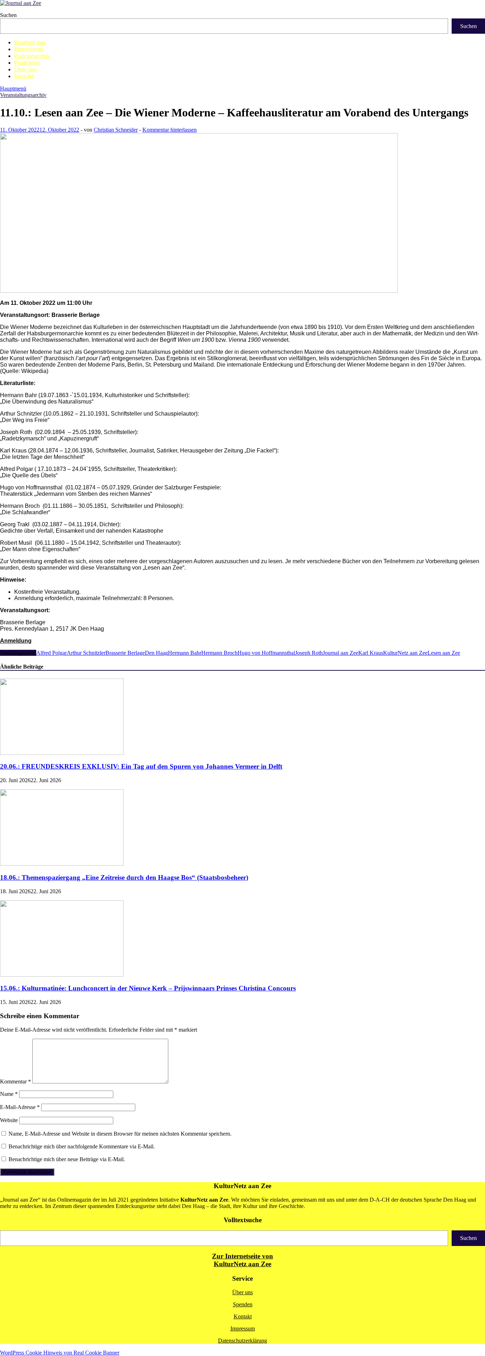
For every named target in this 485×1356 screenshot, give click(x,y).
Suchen (8, 15)
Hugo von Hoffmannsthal (266, 653)
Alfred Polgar (51, 653)
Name (9, 1094)
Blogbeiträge (29, 42)
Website (9, 1120)
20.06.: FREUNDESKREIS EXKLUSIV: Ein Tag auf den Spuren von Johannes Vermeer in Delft (141, 766)
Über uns (25, 69)
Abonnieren (28, 49)
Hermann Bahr (184, 653)
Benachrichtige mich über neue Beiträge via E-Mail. (67, 1159)
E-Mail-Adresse (20, 1107)
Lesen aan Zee (443, 653)
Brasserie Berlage (125, 653)
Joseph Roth (309, 653)
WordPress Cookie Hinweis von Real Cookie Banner (59, 1353)
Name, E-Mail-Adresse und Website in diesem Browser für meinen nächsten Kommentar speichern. (120, 1134)
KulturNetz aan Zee (405, 653)
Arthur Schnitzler (86, 653)
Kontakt (24, 76)
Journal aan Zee (340, 653)
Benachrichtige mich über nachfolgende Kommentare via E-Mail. (82, 1146)
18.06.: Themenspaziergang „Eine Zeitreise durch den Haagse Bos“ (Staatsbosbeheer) (124, 877)
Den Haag (156, 653)
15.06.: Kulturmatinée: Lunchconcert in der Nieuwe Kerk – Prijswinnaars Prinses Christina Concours (148, 988)
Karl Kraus (370, 653)
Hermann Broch (219, 653)
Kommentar (15, 1081)
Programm (27, 63)
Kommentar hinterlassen (169, 130)
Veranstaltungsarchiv (23, 95)
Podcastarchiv (32, 56)
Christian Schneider (116, 130)
